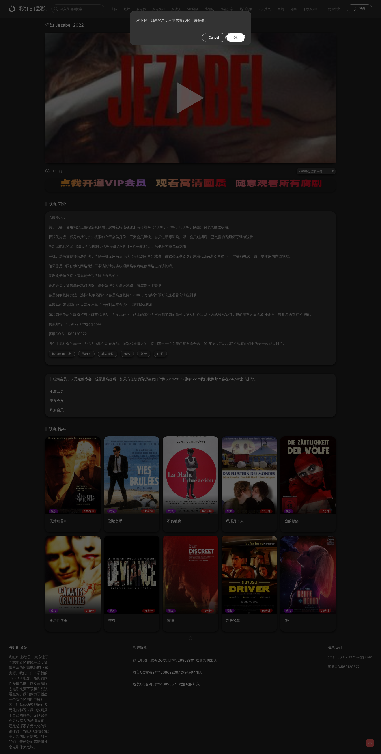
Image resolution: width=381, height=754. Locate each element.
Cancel (214, 37)
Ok (235, 37)
